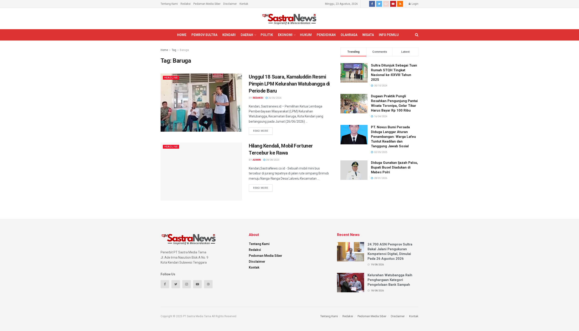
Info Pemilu (389, 35)
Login (414, 3)
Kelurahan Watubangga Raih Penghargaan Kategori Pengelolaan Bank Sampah (390, 280)
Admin (257, 159)
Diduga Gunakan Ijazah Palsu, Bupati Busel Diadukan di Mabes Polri (394, 167)
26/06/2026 (274, 97)
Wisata (368, 35)
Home (181, 35)
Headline (171, 77)
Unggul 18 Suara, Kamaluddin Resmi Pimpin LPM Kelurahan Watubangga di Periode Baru (289, 84)
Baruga (184, 50)
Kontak (244, 3)
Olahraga (349, 35)
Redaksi (185, 3)
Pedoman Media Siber (207, 3)
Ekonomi (285, 35)
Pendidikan (326, 35)
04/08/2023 (272, 159)
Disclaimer (230, 3)
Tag (174, 50)
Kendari (229, 35)
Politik (267, 35)
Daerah (247, 35)
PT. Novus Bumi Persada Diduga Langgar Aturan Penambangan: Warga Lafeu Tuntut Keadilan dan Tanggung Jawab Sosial (393, 136)
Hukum (306, 35)
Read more (260, 130)
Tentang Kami (169, 3)
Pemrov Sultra (204, 35)
